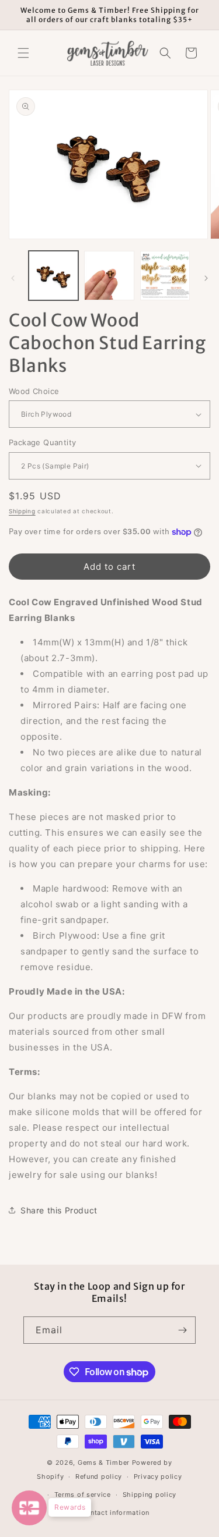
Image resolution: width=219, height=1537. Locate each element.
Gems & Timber (104, 1462)
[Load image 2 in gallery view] (109, 275)
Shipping (22, 510)
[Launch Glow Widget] (29, 1507)
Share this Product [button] (59, 1210)
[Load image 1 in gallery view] (53, 275)
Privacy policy (158, 1476)
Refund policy (98, 1476)
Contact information (115, 1512)
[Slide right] (206, 278)
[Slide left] (13, 278)
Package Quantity (42, 442)
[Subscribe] (182, 1330)
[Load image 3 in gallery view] (165, 275)
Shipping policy (150, 1494)
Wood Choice (34, 391)
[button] (23, 53)
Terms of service (82, 1494)
